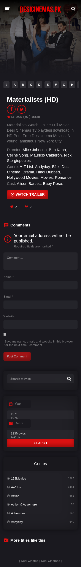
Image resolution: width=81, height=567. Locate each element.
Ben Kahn (57, 150)
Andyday (42, 167)
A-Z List (26, 167)
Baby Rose (52, 183)
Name (8, 277)
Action (15, 496)
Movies (46, 177)
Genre (19, 423)
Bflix (55, 167)
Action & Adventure (24, 504)
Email (8, 296)
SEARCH (40, 443)
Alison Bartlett (29, 183)
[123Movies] (40, 434)
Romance (63, 177)
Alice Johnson (34, 150)
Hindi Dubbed (48, 172)
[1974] (40, 418)
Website (8, 316)
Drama (28, 172)
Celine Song (17, 155)
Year (18, 403)
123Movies (18, 478)
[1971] (40, 414)
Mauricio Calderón (46, 155)
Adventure (18, 513)
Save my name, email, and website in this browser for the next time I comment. (39, 343)
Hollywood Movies (22, 177)
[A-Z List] (40, 437)
